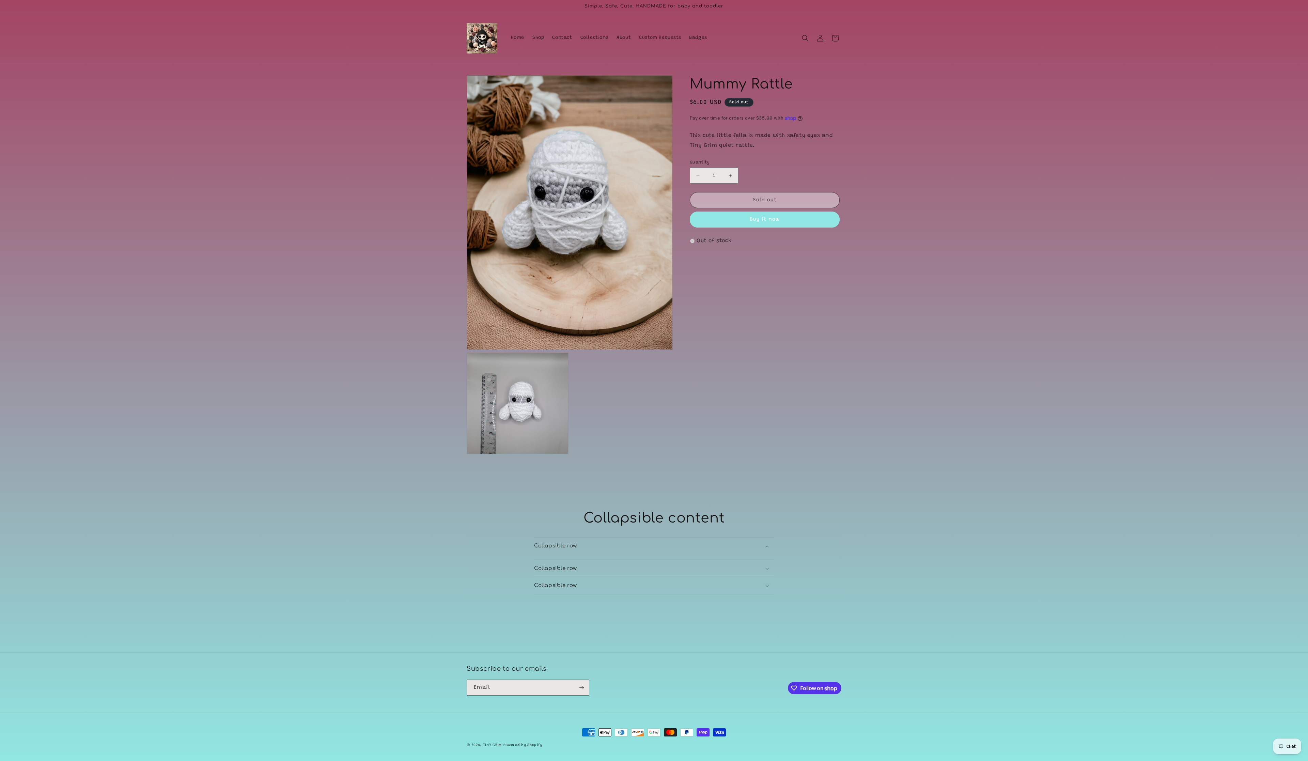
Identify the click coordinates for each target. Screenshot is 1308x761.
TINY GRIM (492, 745)
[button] (805, 38)
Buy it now (765, 219)
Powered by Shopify (523, 745)
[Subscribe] (581, 688)
